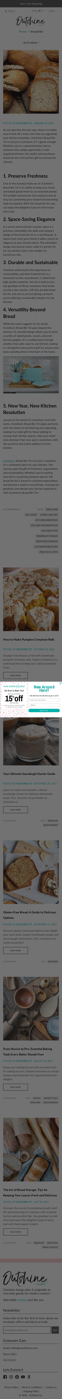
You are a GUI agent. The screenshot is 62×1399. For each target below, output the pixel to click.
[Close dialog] (60, 683)
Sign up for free (44, 711)
